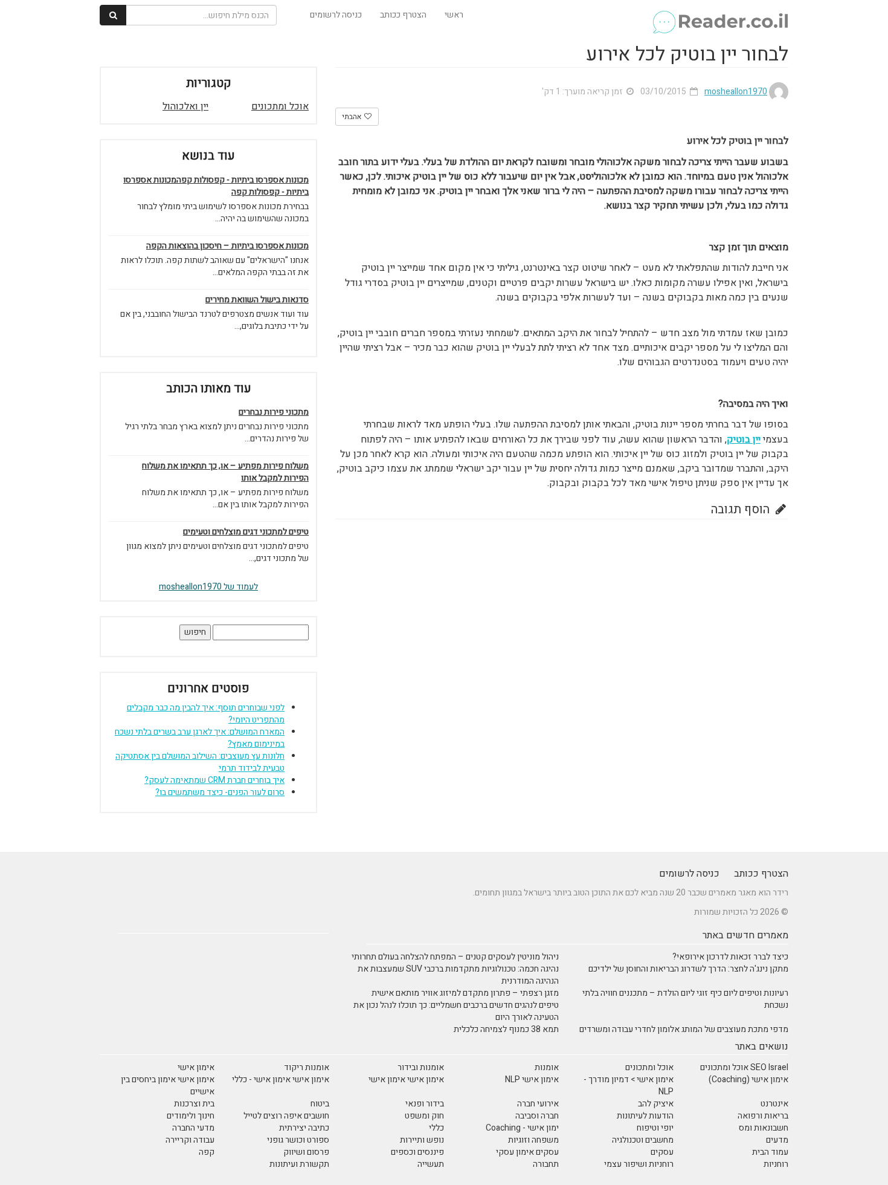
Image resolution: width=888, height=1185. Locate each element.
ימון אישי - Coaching (522, 1128)
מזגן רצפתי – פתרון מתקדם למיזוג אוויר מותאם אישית (465, 993)
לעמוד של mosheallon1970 (208, 586)
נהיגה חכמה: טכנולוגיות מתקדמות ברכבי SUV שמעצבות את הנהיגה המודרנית (458, 975)
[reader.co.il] (719, 15)
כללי (436, 1128)
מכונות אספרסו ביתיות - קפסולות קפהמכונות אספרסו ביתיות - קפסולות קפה (216, 186)
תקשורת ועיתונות (299, 1164)
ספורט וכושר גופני (298, 1140)
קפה (206, 1152)
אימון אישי (196, 1067)
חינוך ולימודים (190, 1115)
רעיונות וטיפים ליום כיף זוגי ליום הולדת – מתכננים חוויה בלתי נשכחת (685, 999)
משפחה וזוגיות (533, 1140)
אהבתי (352, 116)
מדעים (777, 1140)
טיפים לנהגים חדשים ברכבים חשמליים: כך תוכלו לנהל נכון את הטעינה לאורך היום (456, 1011)
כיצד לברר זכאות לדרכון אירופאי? (730, 956)
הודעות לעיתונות (645, 1115)
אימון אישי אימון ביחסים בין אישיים (167, 1085)
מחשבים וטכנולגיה (643, 1140)
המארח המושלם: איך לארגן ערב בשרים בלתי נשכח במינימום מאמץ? (200, 738)
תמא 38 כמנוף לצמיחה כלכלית (506, 1029)
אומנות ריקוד (306, 1067)
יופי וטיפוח (655, 1128)
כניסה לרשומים (336, 14)
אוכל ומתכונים (280, 106)
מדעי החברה (193, 1128)
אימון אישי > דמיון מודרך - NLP (629, 1085)
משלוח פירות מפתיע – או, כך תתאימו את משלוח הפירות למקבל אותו (225, 472)
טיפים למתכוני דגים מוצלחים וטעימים (246, 532)
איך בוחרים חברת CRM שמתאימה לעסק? (214, 780)
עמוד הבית (770, 1152)
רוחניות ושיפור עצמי (639, 1164)
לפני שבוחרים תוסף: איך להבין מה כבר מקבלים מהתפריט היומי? (206, 713)
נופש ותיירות (422, 1140)
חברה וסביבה (537, 1115)
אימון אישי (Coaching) (748, 1079)
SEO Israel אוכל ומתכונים (744, 1067)
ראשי (454, 14)
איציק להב (656, 1103)
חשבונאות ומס (763, 1128)
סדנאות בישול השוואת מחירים (257, 300)
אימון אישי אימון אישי (406, 1079)
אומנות (547, 1067)
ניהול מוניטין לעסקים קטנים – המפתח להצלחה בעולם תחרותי (455, 956)
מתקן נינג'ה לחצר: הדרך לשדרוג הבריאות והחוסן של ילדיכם (688, 969)
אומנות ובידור (420, 1067)
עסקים (662, 1152)
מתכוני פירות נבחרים (274, 412)
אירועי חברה (538, 1103)
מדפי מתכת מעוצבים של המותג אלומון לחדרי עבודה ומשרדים (683, 1029)
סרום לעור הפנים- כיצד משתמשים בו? (220, 792)
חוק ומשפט (424, 1115)
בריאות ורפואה (763, 1115)
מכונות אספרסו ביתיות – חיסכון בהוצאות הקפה (227, 246)
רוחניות (776, 1164)
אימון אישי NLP (532, 1079)
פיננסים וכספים (417, 1152)
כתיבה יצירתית (304, 1128)
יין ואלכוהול (185, 106)
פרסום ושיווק (306, 1152)
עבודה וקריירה (190, 1140)
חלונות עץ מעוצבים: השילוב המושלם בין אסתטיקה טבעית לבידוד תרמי (200, 762)
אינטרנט (774, 1103)
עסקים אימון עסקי (527, 1152)
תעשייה (430, 1164)
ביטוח (319, 1103)
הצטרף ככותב (403, 14)
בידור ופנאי (424, 1103)
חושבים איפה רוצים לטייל (286, 1115)
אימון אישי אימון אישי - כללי (280, 1079)
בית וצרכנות (194, 1103)
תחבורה (546, 1164)
